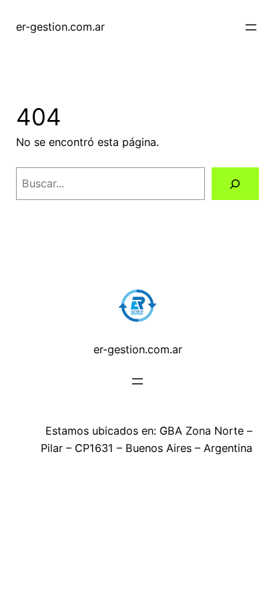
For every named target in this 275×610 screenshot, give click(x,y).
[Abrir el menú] (251, 27)
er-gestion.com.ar (60, 26)
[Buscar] (235, 184)
